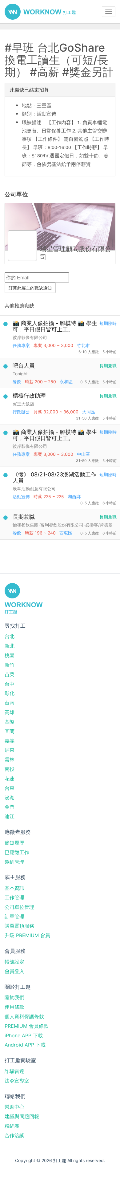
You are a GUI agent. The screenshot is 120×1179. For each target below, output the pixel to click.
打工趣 (40, 11)
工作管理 (14, 897)
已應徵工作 (17, 852)
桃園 (9, 655)
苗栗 (9, 674)
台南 (9, 703)
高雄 (9, 712)
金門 (9, 807)
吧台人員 (24, 365)
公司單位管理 (19, 907)
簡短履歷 (14, 843)
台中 (9, 684)
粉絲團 (12, 1126)
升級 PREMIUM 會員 (27, 935)
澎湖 (9, 798)
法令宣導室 (17, 1081)
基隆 (9, 722)
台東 (9, 788)
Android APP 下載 (25, 1045)
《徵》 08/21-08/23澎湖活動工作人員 (54, 477)
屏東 (9, 750)
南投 (9, 769)
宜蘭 (9, 731)
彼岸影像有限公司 (30, 337)
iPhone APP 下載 (24, 1035)
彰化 (9, 693)
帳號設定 (14, 962)
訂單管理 (14, 916)
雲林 (9, 759)
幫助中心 (14, 1107)
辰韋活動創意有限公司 (34, 488)
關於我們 (14, 997)
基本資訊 (14, 888)
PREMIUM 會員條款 (27, 1026)
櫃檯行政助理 (29, 395)
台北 (9, 636)
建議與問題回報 (22, 1116)
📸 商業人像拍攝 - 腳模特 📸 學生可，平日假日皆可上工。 (55, 326)
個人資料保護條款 (24, 1016)
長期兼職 (24, 517)
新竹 (9, 665)
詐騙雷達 (14, 1071)
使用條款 (14, 1007)
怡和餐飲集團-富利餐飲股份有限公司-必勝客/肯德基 (63, 524)
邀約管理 (14, 862)
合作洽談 (14, 1135)
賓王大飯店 (23, 403)
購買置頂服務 (19, 926)
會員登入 (14, 971)
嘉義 (9, 741)
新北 (9, 646)
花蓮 (9, 778)
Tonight (20, 373)
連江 (9, 816)
